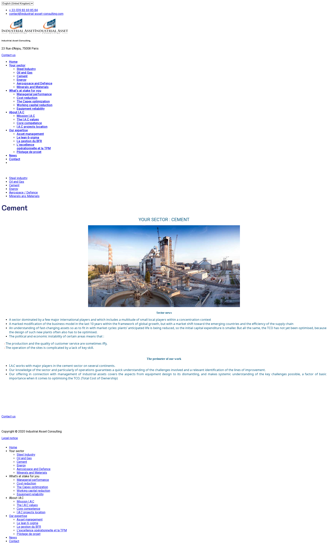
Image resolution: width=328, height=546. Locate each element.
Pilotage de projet (29, 152)
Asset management (30, 134)
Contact (14, 159)
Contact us (9, 55)
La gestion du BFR (29, 141)
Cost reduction (27, 98)
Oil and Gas (24, 72)
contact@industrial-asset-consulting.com (36, 14)
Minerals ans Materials (24, 196)
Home (13, 62)
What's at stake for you (25, 90)
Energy (21, 80)
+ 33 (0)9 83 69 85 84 (23, 10)
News (13, 155)
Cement (22, 76)
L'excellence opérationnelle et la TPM (34, 146)
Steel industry (18, 178)
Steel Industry (26, 69)
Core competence (29, 123)
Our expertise (18, 130)
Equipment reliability (31, 108)
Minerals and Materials (33, 87)
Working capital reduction (34, 105)
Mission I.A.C (26, 116)
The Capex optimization (33, 101)
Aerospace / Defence (23, 192)
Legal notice (10, 438)
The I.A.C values (28, 119)
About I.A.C (16, 112)
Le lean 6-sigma (28, 137)
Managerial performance (34, 94)
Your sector (17, 65)
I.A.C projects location (32, 126)
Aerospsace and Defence (34, 83)
